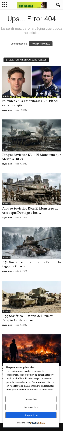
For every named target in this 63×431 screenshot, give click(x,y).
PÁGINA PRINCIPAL (41, 44)
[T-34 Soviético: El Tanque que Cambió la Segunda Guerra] (31, 243)
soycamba (7, 110)
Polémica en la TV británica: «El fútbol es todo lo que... (30, 103)
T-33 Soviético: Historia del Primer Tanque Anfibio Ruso (27, 318)
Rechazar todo (31, 407)
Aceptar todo (30, 415)
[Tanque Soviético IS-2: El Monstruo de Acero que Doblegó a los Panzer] (31, 189)
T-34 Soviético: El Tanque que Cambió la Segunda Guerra (31, 264)
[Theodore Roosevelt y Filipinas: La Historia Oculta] (31, 350)
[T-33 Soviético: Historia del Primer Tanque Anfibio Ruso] (31, 296)
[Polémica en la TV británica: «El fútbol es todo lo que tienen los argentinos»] (31, 82)
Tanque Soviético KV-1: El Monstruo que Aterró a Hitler (31, 157)
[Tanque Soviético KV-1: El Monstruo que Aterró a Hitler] (31, 135)
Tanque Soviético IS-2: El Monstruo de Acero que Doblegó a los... (30, 210)
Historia (6, 150)
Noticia (6, 96)
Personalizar (31, 399)
